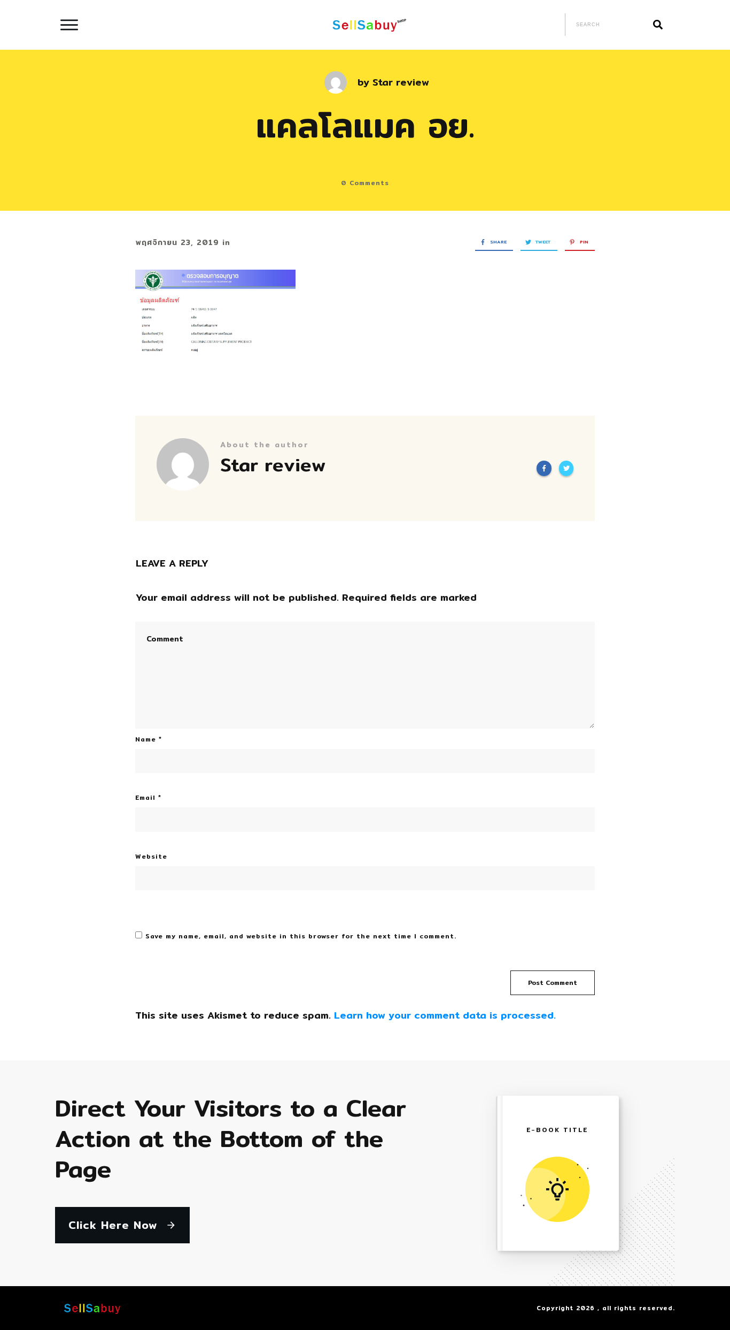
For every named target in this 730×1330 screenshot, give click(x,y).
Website (151, 856)
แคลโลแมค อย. (365, 125)
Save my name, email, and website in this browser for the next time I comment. (300, 936)
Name (148, 739)
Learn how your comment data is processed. (445, 1015)
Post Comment (552, 982)
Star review (400, 82)
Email (148, 797)
